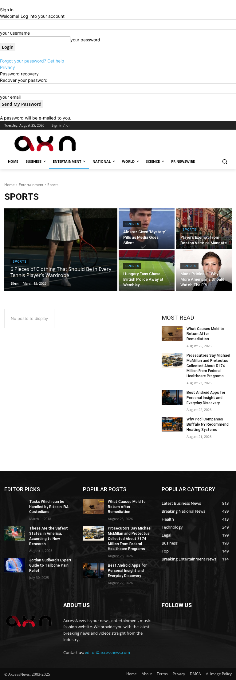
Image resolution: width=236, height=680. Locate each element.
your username (15, 33)
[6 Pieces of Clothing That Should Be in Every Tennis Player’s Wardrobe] (60, 249)
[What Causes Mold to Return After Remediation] (172, 333)
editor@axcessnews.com (107, 652)
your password (85, 39)
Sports (19, 262)
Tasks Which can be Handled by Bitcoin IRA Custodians (49, 507)
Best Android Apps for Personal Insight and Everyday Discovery (206, 397)
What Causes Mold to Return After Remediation (205, 334)
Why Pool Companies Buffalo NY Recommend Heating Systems (208, 424)
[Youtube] (228, 125)
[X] (211, 125)
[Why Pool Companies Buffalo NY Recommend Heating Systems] (172, 424)
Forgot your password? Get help (32, 60)
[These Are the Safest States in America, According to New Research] (14, 533)
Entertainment (31, 184)
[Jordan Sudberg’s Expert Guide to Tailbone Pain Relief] (14, 565)
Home (9, 184)
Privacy (7, 67)
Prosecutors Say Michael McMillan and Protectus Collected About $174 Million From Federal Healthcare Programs (208, 365)
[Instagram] (202, 125)
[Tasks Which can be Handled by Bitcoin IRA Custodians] (14, 506)
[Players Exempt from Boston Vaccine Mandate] (204, 228)
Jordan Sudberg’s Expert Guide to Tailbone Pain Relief (50, 565)
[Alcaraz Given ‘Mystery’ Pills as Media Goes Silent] (147, 228)
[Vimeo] (219, 125)
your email (10, 97)
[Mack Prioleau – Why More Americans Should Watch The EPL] (204, 270)
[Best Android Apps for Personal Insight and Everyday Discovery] (172, 397)
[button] (224, 161)
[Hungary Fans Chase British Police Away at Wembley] (147, 270)
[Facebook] (194, 125)
